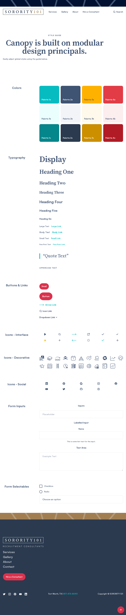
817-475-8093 (70, 594)
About (75, 12)
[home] (23, 12)
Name (81, 429)
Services (53, 12)
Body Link (57, 232)
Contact (8, 566)
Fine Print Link (59, 244)
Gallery (64, 12)
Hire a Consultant (91, 12)
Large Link (56, 226)
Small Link (56, 238)
